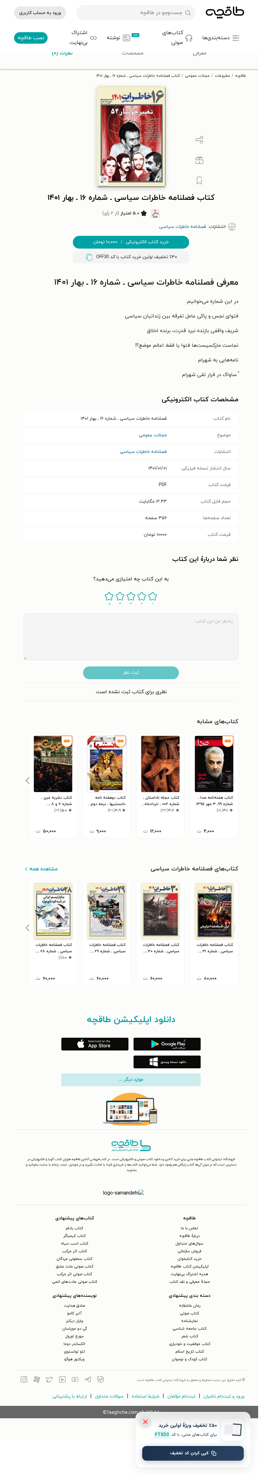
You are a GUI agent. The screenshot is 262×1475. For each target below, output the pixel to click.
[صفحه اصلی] (225, 12)
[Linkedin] (62, 1380)
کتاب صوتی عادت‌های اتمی (74, 1281)
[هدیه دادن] (199, 160)
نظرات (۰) (62, 53)
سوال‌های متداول (189, 1243)
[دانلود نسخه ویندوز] (167, 1062)
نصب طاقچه (31, 37)
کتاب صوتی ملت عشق (74, 1266)
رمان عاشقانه (189, 1305)
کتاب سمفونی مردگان (74, 1258)
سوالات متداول (109, 1396)
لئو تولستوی (74, 1351)
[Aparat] (36, 1380)
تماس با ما (189, 1228)
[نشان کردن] (199, 180)
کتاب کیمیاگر (74, 1236)
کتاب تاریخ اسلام (189, 1351)
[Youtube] (75, 1380)
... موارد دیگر (131, 1079)
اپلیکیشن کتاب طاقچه (190, 1266)
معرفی (199, 53)
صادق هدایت (74, 1305)
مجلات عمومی (197, 75)
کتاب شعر (189, 1336)
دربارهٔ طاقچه (189, 1236)
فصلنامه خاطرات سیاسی (143, 452)
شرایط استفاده (145, 1396)
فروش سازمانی (189, 1251)
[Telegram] (87, 1380)
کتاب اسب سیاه (74, 1243)
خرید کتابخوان (190, 1258)
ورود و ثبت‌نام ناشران (224, 1396)
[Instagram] (24, 1380)
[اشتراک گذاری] (199, 140)
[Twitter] (49, 1380)
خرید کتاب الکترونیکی (131, 242)
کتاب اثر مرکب (74, 1251)
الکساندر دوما (74, 1344)
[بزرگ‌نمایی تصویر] (103, 180)
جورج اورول (74, 1336)
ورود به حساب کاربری (40, 13)
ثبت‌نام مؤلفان (181, 1396)
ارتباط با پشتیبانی (69, 1396)
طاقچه (240, 75)
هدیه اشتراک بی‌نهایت (189, 1274)
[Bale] (100, 1380)
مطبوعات (222, 75)
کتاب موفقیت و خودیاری (189, 1344)
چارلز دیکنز (74, 1321)
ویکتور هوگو (74, 1359)
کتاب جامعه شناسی (189, 1328)
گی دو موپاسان (74, 1328)
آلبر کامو (74, 1313)
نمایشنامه (189, 1321)
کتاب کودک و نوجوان (189, 1359)
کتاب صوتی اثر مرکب (74, 1274)
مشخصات (132, 53)
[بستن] (145, 1422)
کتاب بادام (74, 1228)
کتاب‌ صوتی (189, 1313)
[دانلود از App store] (94, 1044)
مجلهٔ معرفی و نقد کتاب (189, 1281)
